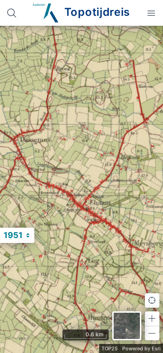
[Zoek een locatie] (12, 13)
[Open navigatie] (151, 13)
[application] (81, 189)
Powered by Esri (141, 348)
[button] (152, 318)
